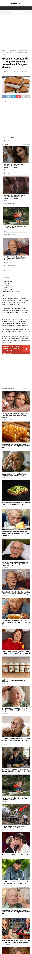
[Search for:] (16, 12)
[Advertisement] (16, 32)
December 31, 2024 (8, 71)
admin (17, 71)
